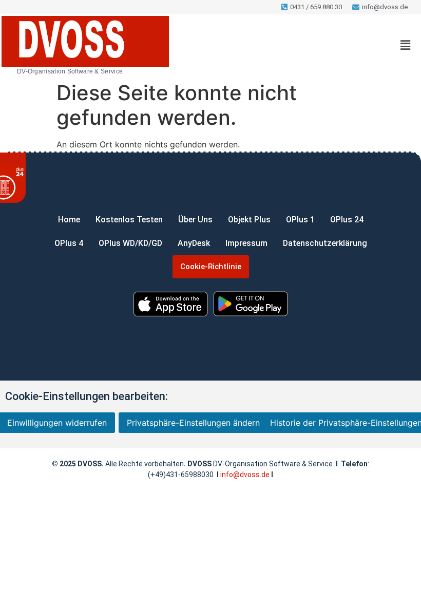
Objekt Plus (249, 219)
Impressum (246, 243)
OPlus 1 (300, 219)
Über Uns (195, 219)
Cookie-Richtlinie (210, 266)
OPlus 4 (68, 243)
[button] (405, 45)
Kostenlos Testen (129, 219)
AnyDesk (194, 243)
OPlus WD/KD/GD (130, 243)
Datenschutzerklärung (325, 243)
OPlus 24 (346, 219)
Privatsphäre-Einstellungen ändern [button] (193, 423)
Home (69, 219)
